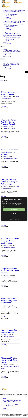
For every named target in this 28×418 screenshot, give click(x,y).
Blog (17, 96)
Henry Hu (5, 96)
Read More (3, 106)
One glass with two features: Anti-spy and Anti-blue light (9, 182)
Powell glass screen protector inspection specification (9, 300)
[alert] (14, 209)
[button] (14, 217)
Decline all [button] (14, 213)
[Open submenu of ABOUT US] (10, 66)
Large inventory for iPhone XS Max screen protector (10, 271)
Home (1, 80)
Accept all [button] (14, 209)
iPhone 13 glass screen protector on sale (10, 93)
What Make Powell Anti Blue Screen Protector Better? (8, 122)
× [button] (25, 198)
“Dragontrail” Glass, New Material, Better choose (9, 360)
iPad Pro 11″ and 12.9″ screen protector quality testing (10, 241)
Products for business (6, 98)
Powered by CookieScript (14, 219)
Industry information (9, 336)
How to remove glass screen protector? (9, 331)
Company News (8, 307)
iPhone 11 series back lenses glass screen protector (9, 152)
